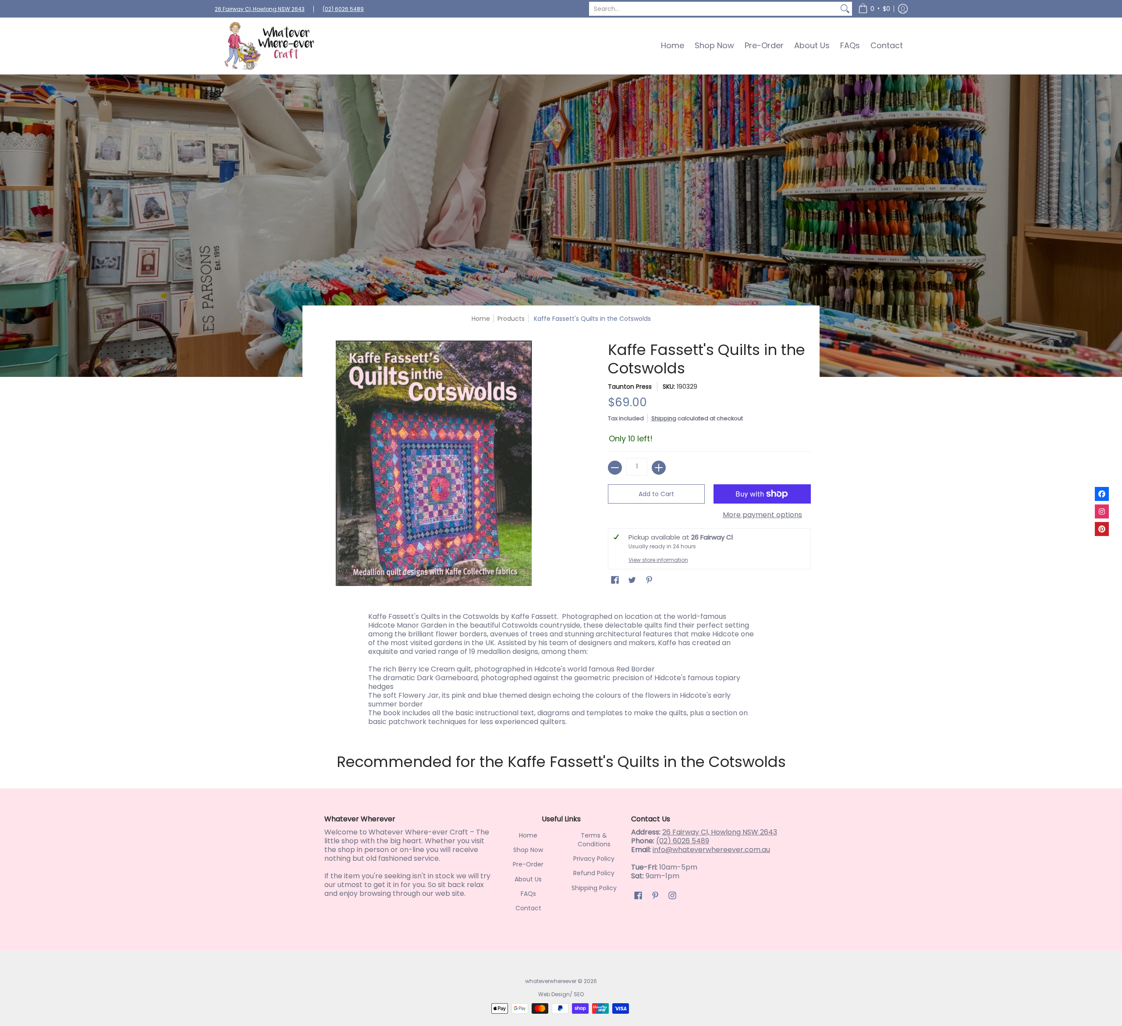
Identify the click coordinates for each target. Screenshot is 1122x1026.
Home (481, 318)
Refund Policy (593, 873)
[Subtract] (615, 468)
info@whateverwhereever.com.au (711, 850)
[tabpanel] (561, 667)
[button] (874, 9)
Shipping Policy (594, 888)
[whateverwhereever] (269, 46)
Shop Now (528, 849)
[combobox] (713, 9)
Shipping (663, 418)
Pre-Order (528, 864)
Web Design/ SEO (561, 994)
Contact (528, 908)
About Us (528, 879)
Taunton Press (630, 386)
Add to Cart (656, 494)
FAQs (528, 893)
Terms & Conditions (594, 839)
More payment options (762, 515)
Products (511, 318)
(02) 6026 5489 (343, 9)
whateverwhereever (550, 981)
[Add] (659, 468)
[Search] (845, 9)
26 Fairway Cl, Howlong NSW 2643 (260, 9)
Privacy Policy (593, 858)
